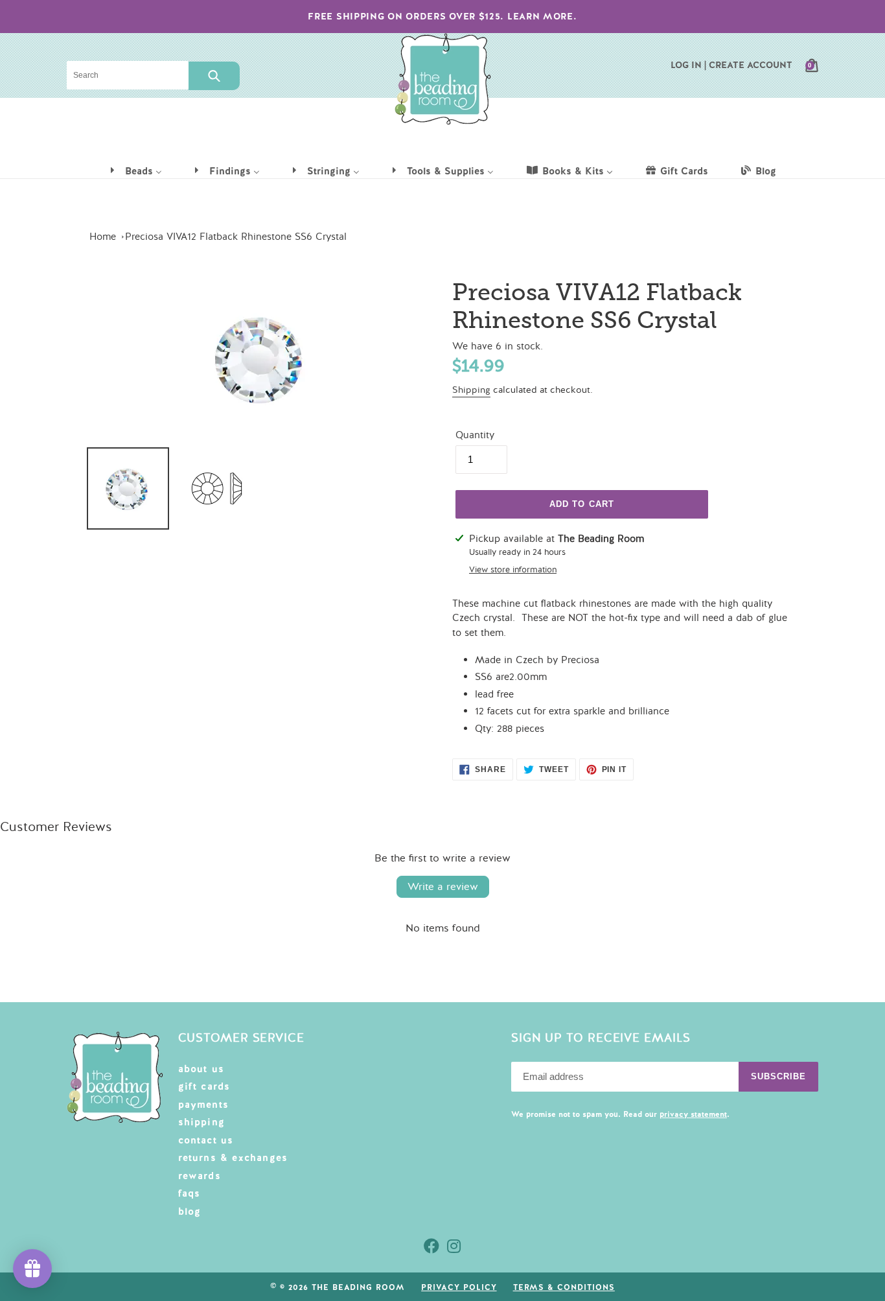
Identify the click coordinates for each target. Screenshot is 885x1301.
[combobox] (128, 75)
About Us (201, 1068)
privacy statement (693, 1114)
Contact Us (206, 1140)
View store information (513, 570)
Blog (189, 1211)
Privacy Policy (458, 1287)
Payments (203, 1104)
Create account (750, 65)
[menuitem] (135, 170)
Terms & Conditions (564, 1287)
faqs (189, 1193)
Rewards (199, 1175)
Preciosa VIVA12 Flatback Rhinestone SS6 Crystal (236, 236)
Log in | (688, 65)
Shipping (471, 390)
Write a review (443, 887)
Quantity (474, 434)
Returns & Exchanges (233, 1157)
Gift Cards (204, 1086)
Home (102, 236)
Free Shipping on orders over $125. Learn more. (442, 16)
